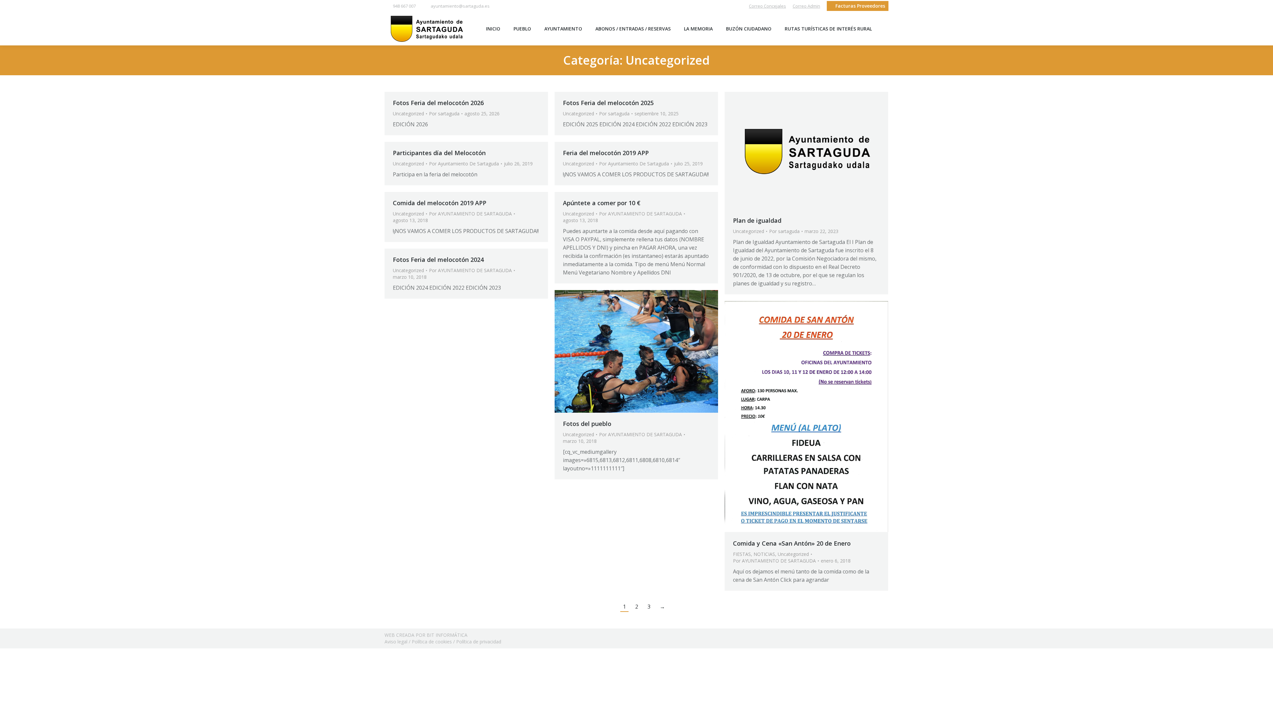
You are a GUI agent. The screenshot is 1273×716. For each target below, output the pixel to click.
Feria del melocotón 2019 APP (606, 153)
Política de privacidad (478, 641)
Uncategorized (408, 113)
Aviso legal (396, 641)
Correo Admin (806, 6)
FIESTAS (742, 554)
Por (444, 113)
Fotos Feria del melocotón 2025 (608, 103)
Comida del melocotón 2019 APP (439, 203)
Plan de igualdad (757, 220)
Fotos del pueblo (587, 424)
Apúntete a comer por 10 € (601, 203)
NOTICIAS (764, 554)
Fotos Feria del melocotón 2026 (438, 103)
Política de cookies (432, 641)
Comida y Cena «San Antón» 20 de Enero (792, 543)
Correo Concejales (767, 6)
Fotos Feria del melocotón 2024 (438, 260)
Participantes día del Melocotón (439, 153)
